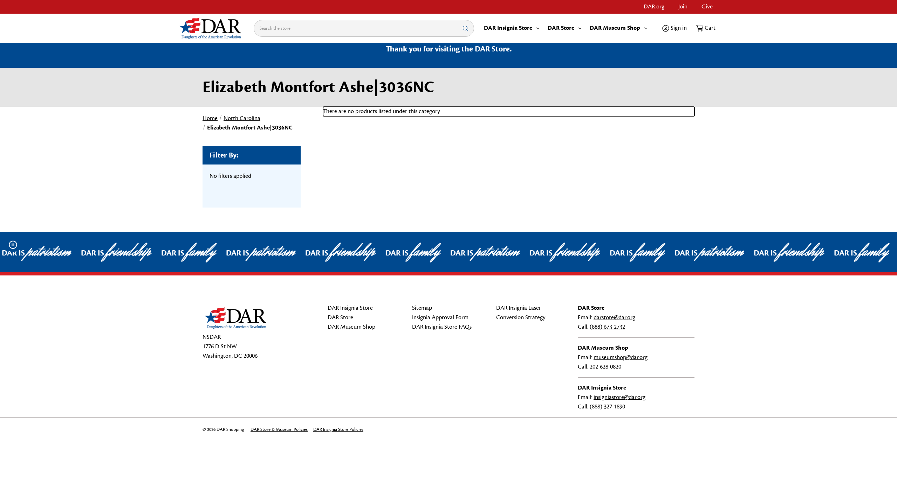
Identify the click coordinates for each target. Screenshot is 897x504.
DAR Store (561, 28)
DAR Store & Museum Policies (279, 429)
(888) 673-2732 (607, 327)
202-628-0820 (605, 367)
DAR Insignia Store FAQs (442, 327)
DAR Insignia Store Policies (338, 429)
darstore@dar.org (614, 317)
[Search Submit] (465, 28)
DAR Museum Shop (615, 28)
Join (682, 6)
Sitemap (422, 308)
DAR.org (654, 6)
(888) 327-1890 (607, 407)
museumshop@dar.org (621, 357)
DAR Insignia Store (508, 28)
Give (707, 6)
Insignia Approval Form (440, 317)
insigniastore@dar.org (619, 397)
